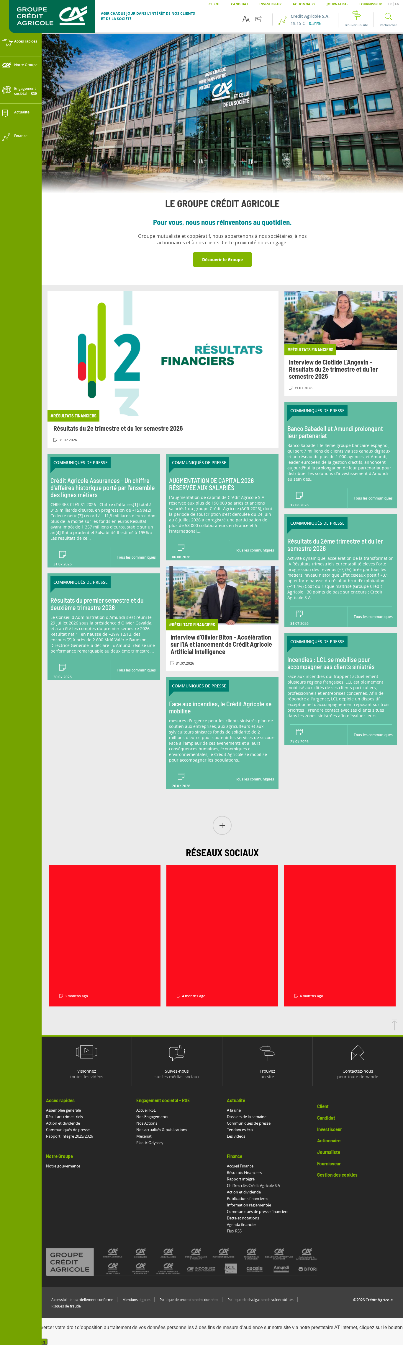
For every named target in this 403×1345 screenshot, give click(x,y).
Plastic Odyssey (149, 1142)
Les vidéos (236, 1136)
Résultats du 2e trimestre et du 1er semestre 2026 (118, 428)
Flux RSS (234, 1231)
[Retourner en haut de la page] (394, 1028)
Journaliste (337, 4)
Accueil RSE (146, 1110)
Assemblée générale (63, 1110)
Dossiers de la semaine (246, 1116)
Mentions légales (136, 1299)
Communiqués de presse (68, 1129)
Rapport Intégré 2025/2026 (69, 1136)
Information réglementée (249, 1205)
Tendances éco (240, 1129)
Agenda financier (241, 1224)
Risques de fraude (66, 1306)
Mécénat (144, 1136)
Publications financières (247, 1198)
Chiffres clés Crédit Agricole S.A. (254, 1185)
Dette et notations (243, 1218)
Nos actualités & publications (161, 1129)
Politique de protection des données (189, 1299)
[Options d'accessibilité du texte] (246, 19)
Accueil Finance (240, 1166)
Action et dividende (63, 1123)
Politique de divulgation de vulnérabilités (260, 1299)
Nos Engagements (152, 1116)
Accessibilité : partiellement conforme (82, 1299)
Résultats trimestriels (64, 1116)
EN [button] (397, 4)
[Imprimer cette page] (258, 19)
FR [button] (390, 4)
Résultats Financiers (244, 1172)
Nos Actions (146, 1123)
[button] (222, 826)
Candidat (239, 4)
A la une (234, 1110)
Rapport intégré (241, 1179)
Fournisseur (370, 4)
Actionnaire (304, 4)
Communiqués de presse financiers (257, 1211)
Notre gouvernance (63, 1166)
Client (214, 4)
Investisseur (270, 4)
